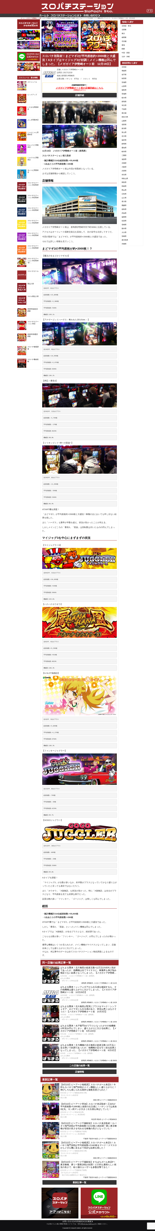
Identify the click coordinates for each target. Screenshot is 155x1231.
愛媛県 (124, 205)
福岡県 (124, 217)
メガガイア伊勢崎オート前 (33, 18)
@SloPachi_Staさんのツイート (28, 373)
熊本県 (124, 228)
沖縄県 (124, 244)
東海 (123, 45)
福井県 (124, 140)
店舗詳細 (79, 95)
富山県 (124, 132)
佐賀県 (124, 221)
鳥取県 (124, 182)
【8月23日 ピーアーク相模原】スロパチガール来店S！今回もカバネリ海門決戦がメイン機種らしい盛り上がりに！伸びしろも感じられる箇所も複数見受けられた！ (88, 1087)
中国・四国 (126, 53)
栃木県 (124, 98)
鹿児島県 (125, 240)
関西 (123, 49)
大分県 (124, 232)
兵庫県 (124, 171)
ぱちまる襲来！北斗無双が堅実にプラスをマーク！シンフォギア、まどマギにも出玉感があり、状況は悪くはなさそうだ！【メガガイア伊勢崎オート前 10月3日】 (88, 1009)
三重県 (124, 155)
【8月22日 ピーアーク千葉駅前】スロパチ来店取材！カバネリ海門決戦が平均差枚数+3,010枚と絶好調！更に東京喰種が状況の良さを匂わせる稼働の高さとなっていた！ (88, 1126)
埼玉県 (124, 105)
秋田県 (124, 78)
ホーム (23, 18)
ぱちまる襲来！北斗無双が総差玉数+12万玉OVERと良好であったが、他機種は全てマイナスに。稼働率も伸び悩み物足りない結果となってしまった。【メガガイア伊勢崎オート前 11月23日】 (88, 970)
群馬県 (124, 101)
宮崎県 (124, 236)
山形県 (124, 86)
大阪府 (124, 167)
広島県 (124, 194)
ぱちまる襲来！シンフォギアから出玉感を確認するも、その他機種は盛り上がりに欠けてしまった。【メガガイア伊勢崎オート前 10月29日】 (88, 989)
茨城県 (124, 94)
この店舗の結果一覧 (79, 1065)
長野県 (124, 124)
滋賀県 (124, 159)
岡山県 (124, 190)
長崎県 (124, 225)
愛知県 (124, 148)
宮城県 (124, 82)
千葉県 (124, 109)
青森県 (124, 71)
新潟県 (124, 128)
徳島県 (124, 209)
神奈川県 (125, 117)
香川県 (124, 201)
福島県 (124, 90)
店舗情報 (79, 1071)
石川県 (124, 136)
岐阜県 (124, 151)
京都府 (124, 163)
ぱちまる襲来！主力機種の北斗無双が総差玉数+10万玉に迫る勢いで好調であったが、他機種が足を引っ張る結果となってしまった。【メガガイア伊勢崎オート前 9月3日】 (88, 1047)
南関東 (124, 37)
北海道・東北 (126, 26)
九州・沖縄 (126, 56)
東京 (123, 33)
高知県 (124, 213)
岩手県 (124, 74)
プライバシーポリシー (87, 1224)
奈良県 (124, 175)
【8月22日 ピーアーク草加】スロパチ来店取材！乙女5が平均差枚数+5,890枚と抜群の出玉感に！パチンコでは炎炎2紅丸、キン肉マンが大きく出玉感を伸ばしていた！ (88, 1106)
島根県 (124, 186)
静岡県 (124, 144)
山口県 (124, 198)
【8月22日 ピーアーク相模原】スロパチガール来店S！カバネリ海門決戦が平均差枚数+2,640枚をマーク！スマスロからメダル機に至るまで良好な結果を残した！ (88, 1145)
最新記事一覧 (79, 1182)
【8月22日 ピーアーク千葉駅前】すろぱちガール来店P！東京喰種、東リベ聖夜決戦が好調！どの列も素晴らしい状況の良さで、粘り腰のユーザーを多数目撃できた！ (88, 1164)
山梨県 (124, 121)
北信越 (124, 41)
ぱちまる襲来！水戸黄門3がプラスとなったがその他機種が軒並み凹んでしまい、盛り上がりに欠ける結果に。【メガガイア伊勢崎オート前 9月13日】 (88, 1028)
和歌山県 (125, 178)
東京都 (124, 113)
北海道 (124, 67)
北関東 (124, 30)
